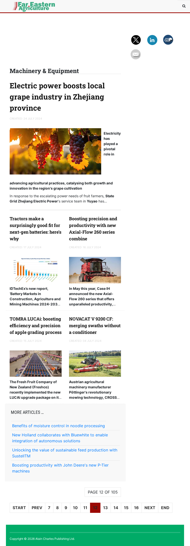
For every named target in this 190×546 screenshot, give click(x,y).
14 (116, 507)
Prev (37, 507)
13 (105, 507)
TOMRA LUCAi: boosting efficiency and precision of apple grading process (36, 325)
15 (126, 507)
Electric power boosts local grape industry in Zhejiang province (57, 97)
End (165, 507)
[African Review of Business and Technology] (21, 6)
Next (149, 507)
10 (75, 507)
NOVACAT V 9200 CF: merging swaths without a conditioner (94, 325)
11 (85, 507)
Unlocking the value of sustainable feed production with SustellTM (64, 452)
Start (19, 507)
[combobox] (184, 6)
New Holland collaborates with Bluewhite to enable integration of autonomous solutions (60, 437)
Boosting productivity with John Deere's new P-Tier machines (60, 468)
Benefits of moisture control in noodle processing (58, 425)
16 (136, 507)
